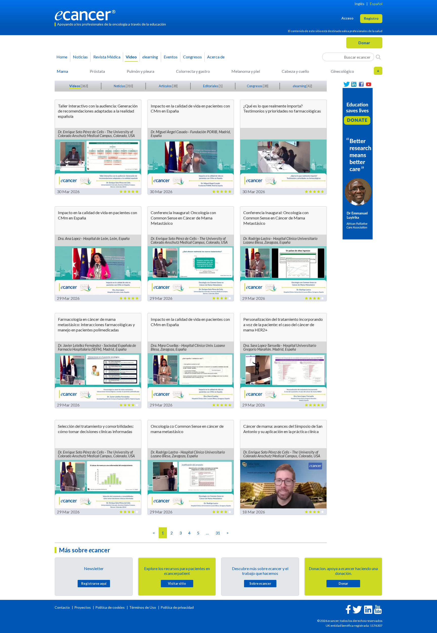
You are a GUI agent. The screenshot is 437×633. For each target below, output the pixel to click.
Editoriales (211, 86)
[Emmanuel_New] (357, 163)
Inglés (359, 4)
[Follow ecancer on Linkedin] (368, 609)
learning (150, 56)
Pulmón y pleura (140, 71)
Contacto (63, 607)
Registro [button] (371, 18)
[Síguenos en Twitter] (346, 84)
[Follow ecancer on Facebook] (348, 609)
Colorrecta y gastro (193, 71)
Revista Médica (106, 56)
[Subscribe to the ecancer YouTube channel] (377, 609)
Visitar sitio (177, 583)
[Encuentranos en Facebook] (361, 84)
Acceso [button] (347, 18)
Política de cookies (110, 607)
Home (61, 56)
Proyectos (83, 607)
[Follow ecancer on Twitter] (357, 609)
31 (217, 532)
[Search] (378, 57)
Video (131, 56)
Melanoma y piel (245, 71)
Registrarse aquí (93, 583)
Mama (62, 71)
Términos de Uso (142, 607)
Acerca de (216, 56)
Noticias (80, 56)
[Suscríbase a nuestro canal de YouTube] (368, 84)
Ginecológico (342, 71)
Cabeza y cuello (295, 71)
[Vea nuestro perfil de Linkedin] (354, 84)
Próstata (97, 71)
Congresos (192, 56)
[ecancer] (86, 14)
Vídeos (75, 86)
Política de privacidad (177, 607)
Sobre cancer (260, 583)
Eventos (171, 56)
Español (376, 4)
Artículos (165, 86)
